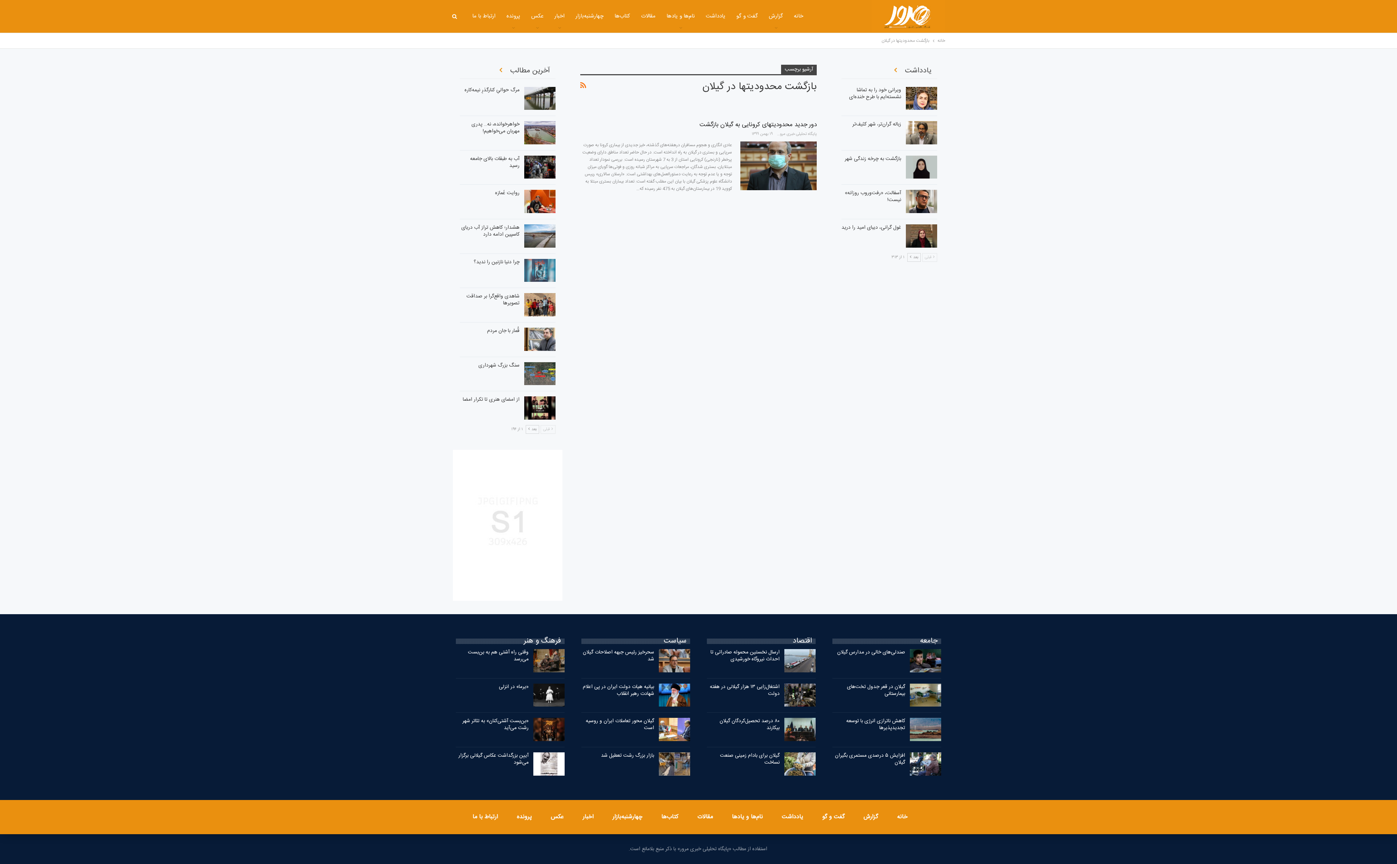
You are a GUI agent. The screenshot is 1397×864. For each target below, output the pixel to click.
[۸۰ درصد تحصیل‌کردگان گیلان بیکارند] (800, 729)
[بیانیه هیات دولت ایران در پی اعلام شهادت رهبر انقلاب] (674, 695)
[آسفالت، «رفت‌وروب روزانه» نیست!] (921, 201)
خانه (798, 16)
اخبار (559, 16)
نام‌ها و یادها (680, 16)
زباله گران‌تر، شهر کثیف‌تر (876, 124)
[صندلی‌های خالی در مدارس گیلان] (925, 660)
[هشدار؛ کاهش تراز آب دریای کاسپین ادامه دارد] (540, 236)
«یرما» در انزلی (514, 687)
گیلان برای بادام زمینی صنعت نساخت (750, 759)
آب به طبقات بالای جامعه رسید (495, 162)
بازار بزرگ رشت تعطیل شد (627, 755)
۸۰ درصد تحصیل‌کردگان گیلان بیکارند (750, 724)
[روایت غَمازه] (540, 201)
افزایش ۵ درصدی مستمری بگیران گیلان (870, 759)
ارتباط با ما (484, 16)
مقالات (648, 16)
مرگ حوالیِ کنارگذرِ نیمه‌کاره (492, 90)
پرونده (513, 16)
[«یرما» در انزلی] (549, 695)
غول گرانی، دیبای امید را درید (871, 227)
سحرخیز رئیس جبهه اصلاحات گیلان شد (618, 656)
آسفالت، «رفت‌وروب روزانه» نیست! (873, 196)
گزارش (776, 16)
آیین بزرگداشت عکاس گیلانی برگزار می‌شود (493, 759)
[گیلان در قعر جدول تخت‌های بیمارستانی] (925, 695)
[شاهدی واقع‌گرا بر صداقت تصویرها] (540, 304)
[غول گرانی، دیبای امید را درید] (921, 236)
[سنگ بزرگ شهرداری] (540, 373)
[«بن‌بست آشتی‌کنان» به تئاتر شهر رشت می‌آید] (549, 729)
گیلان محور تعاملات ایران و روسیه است (620, 724)
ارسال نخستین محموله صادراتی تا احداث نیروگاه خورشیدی (745, 656)
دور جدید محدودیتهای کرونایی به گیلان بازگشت (758, 125)
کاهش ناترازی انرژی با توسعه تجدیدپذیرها (875, 724)
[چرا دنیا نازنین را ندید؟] (540, 270)
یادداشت (715, 16)
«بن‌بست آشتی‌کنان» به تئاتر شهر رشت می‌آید (495, 724)
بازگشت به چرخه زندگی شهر (873, 159)
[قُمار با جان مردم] (540, 339)
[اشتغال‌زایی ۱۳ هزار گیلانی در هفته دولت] (800, 695)
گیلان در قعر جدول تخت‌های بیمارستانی (876, 690)
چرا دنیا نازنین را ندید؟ (497, 262)
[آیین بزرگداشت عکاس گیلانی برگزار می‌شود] (549, 764)
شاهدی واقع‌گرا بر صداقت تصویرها (493, 300)
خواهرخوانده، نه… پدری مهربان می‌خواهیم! (495, 128)
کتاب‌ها (622, 16)
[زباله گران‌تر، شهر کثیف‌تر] (921, 132)
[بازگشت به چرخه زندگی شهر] (921, 167)
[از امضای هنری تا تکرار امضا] (540, 408)
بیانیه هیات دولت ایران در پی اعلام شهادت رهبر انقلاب (618, 690)
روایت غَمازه (507, 193)
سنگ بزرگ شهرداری (499, 365)
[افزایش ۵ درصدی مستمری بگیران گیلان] (925, 764)
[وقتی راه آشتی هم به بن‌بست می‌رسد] (549, 660)
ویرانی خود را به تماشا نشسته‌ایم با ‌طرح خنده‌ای (875, 93)
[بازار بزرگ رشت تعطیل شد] (674, 764)
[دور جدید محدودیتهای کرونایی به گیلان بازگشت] (778, 165)
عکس (537, 16)
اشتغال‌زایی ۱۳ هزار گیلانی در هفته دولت (745, 690)
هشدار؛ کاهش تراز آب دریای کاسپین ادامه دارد (490, 231)
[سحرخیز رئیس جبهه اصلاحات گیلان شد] (674, 660)
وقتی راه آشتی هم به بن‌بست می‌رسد (498, 656)
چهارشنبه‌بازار (590, 16)
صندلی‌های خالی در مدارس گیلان (871, 652)
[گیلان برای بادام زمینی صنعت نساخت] (800, 764)
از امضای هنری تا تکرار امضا (491, 399)
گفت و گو (747, 16)
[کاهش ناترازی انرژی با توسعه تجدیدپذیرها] (925, 729)
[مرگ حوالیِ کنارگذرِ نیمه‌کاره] (540, 98)
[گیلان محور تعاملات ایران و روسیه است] (674, 729)
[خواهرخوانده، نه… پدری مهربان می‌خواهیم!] (540, 132)
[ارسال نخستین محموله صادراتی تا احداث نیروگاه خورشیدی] (800, 660)
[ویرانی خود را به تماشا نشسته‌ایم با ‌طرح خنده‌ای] (921, 98)
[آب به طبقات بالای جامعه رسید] (540, 167)
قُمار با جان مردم (503, 331)
